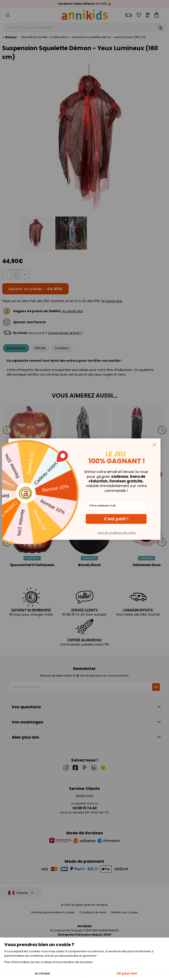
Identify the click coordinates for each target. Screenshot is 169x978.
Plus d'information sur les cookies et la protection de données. (48, 962)
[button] (116, 519)
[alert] (84, 489)
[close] (154, 444)
